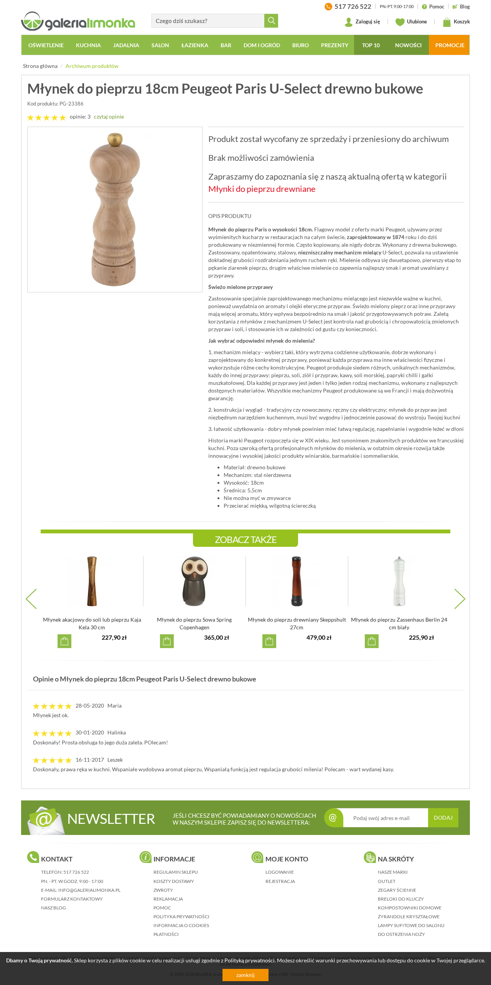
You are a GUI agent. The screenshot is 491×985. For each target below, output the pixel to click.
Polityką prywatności (249, 960)
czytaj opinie (109, 116)
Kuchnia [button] (88, 45)
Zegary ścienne (397, 890)
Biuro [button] (300, 45)
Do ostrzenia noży (401, 934)
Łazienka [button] (194, 45)
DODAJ (443, 817)
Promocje (450, 45)
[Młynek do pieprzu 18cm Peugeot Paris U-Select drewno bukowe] (115, 209)
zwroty (163, 890)
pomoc (162, 908)
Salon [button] (160, 45)
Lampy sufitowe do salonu (411, 925)
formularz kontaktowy (72, 899)
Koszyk (461, 21)
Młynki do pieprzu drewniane (262, 188)
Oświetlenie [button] (46, 45)
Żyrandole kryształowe (409, 916)
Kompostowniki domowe (410, 908)
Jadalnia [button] (126, 45)
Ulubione (416, 21)
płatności (166, 934)
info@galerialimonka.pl (89, 890)
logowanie (279, 872)
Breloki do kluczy (401, 899)
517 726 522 (76, 872)
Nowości (408, 45)
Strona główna (40, 66)
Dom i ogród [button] (262, 45)
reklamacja (168, 899)
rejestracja (280, 881)
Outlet (386, 881)
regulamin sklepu (175, 872)
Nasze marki (393, 872)
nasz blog (53, 908)
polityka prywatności (181, 916)
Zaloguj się (367, 21)
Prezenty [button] (334, 45)
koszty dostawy (173, 881)
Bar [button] (226, 45)
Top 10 (371, 45)
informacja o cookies (181, 925)
